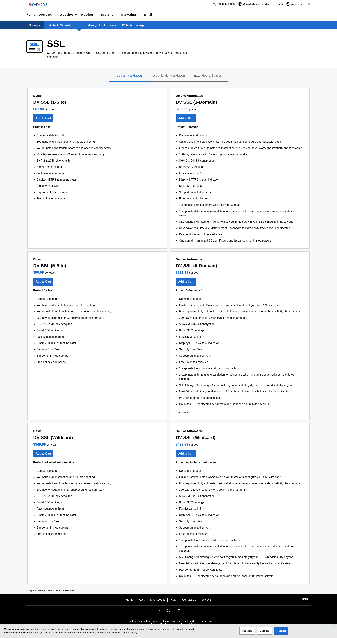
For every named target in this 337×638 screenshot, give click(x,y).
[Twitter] (168, 611)
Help (173, 599)
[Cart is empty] (308, 4)
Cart (141, 599)
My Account (157, 599)
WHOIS (206, 599)
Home (129, 599)
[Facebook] (159, 611)
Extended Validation (208, 75)
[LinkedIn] (178, 611)
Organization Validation (168, 75)
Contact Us (189, 599)
